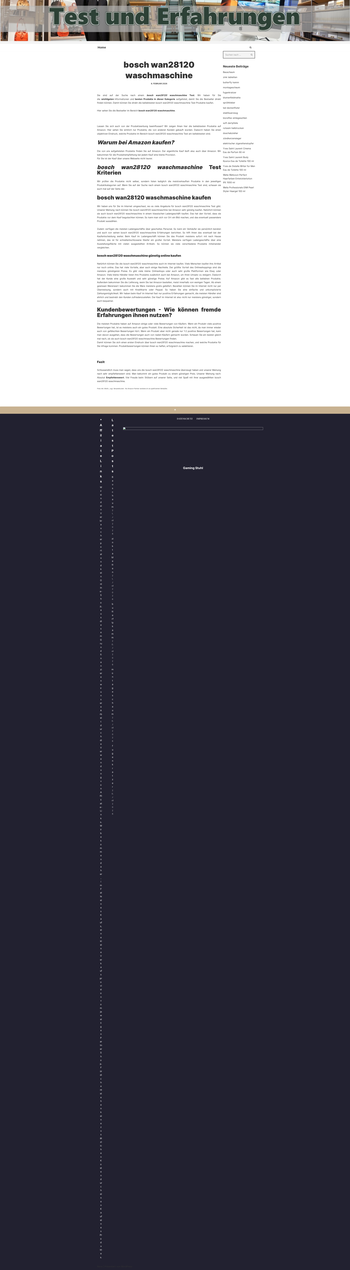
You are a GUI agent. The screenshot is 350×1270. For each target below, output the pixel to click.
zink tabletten (230, 77)
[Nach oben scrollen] (175, 410)
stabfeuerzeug (230, 113)
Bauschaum (229, 72)
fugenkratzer (229, 92)
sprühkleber (229, 102)
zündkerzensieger (232, 138)
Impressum (202, 418)
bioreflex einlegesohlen (235, 118)
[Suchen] (251, 47)
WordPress (126, 1266)
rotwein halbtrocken (233, 128)
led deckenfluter (231, 107)
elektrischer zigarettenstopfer (238, 143)
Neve (99, 1266)
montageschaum (231, 87)
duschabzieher (230, 133)
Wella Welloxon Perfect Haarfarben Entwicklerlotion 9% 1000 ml (237, 178)
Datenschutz (185, 418)
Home (102, 47)
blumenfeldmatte (231, 97)
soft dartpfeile (230, 123)
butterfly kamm (231, 82)
